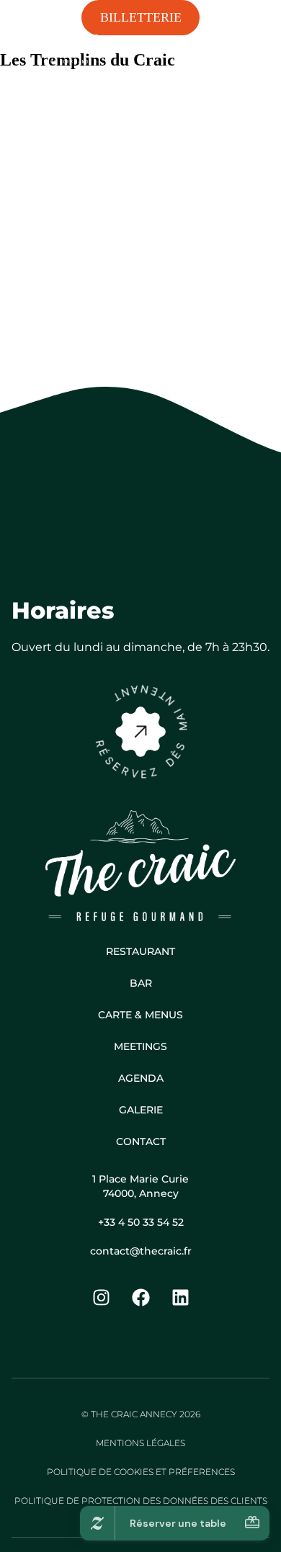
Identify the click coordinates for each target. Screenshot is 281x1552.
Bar (141, 983)
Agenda (141, 1078)
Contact (141, 1141)
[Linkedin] (180, 1298)
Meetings (140, 1046)
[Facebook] (140, 1298)
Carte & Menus (140, 1014)
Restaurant (140, 951)
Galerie (141, 1109)
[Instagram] (101, 1298)
